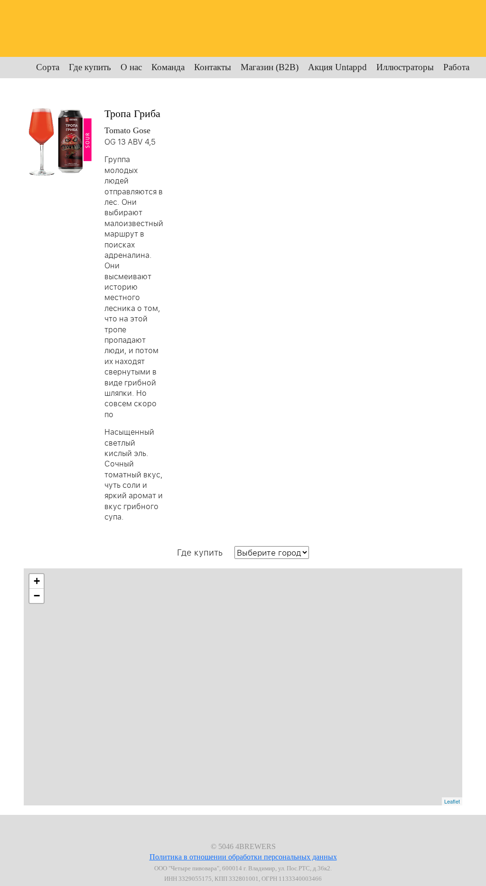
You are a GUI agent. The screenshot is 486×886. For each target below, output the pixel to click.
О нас (131, 67)
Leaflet (452, 801)
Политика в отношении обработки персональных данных (243, 857)
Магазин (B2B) (270, 67)
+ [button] (37, 581)
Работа (456, 67)
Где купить (90, 67)
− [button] (37, 596)
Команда (168, 67)
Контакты (212, 67)
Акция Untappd (337, 67)
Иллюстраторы (405, 67)
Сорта (47, 67)
